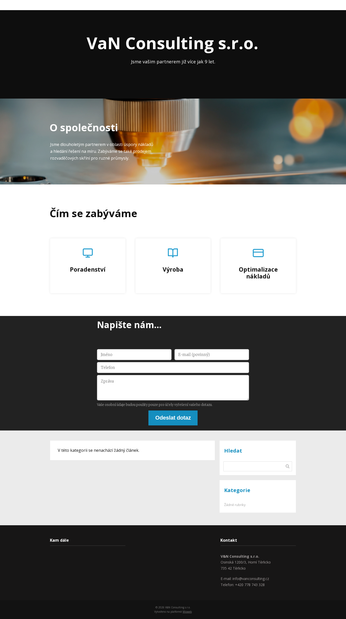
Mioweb (187, 611)
